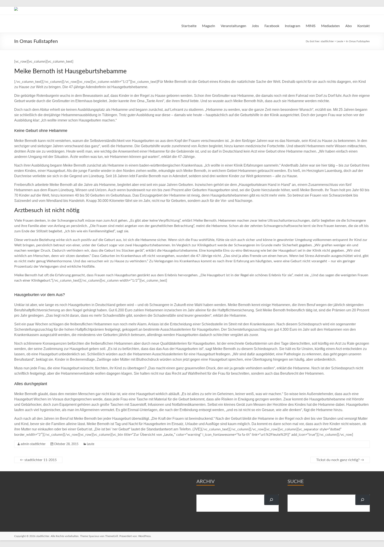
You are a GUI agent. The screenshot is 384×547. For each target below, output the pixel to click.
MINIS (311, 26)
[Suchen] (271, 500)
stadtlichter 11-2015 (38, 460)
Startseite (188, 26)
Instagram (292, 26)
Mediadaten (330, 26)
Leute (90, 444)
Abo (348, 26)
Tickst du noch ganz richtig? (340, 460)
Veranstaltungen (233, 26)
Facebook (271, 26)
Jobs (255, 26)
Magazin (208, 26)
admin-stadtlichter (33, 444)
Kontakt (363, 26)
